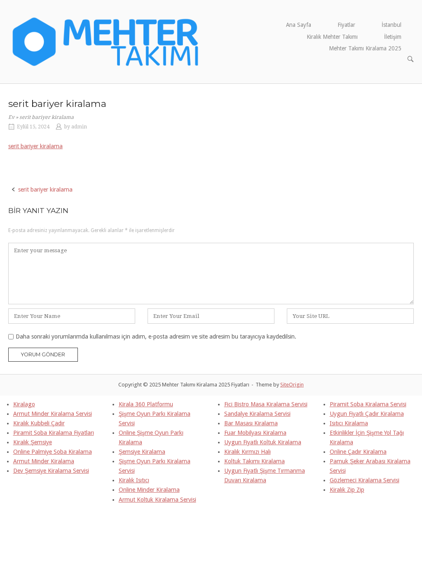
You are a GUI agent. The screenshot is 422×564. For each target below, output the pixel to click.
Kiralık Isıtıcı (134, 480)
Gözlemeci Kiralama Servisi (364, 480)
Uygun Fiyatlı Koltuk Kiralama (262, 442)
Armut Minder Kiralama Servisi (52, 413)
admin (79, 127)
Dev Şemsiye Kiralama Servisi (51, 470)
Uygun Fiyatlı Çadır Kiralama (367, 413)
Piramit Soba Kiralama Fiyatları (53, 432)
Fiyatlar (346, 24)
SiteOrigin (292, 385)
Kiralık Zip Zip (347, 489)
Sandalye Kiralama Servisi (257, 413)
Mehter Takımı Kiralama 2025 (365, 48)
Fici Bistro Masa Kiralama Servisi (265, 404)
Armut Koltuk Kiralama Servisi (157, 499)
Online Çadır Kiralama (358, 451)
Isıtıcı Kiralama (349, 423)
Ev (11, 117)
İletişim (392, 36)
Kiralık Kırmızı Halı (247, 451)
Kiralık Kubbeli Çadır (39, 423)
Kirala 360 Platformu (146, 404)
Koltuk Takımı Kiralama (254, 461)
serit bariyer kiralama (35, 146)
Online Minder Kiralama (149, 489)
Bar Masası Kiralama (251, 423)
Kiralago (24, 404)
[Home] (106, 41)
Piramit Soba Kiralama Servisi (368, 404)
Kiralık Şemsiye (32, 442)
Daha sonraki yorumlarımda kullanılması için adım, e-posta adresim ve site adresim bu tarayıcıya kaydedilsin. (156, 336)
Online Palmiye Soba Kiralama (52, 451)
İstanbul (391, 24)
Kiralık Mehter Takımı (332, 36)
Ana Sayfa (298, 24)
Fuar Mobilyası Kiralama (255, 432)
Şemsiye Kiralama (142, 451)
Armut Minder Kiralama (43, 461)
